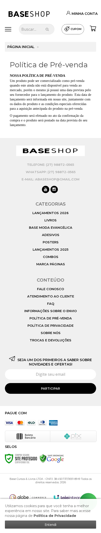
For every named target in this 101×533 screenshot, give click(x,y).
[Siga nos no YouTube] (45, 189)
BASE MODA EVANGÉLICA (50, 227)
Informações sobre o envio (50, 311)
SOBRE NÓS (51, 333)
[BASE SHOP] (29, 14)
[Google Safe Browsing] (51, 458)
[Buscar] (47, 29)
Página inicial (21, 47)
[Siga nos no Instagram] (54, 189)
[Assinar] (50, 388)
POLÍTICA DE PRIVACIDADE (50, 325)
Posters (51, 242)
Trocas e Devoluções (50, 340)
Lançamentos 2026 (50, 213)
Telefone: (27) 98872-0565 (50, 165)
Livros (50, 220)
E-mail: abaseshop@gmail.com (50, 179)
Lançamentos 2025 (50, 249)
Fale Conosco (50, 289)
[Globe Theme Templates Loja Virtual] (28, 497)
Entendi (50, 524)
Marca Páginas (50, 264)
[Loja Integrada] (71, 497)
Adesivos (50, 235)
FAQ (50, 304)
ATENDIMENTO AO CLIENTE (50, 296)
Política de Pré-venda (50, 318)
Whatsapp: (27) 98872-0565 (51, 172)
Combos (50, 257)
